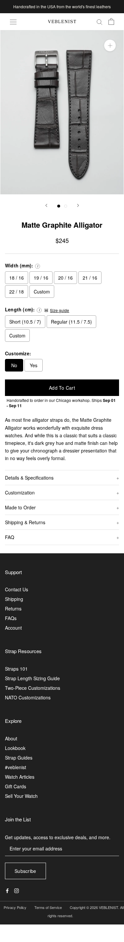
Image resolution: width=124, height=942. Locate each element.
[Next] (78, 205)
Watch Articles (19, 776)
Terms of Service (48, 907)
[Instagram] (16, 890)
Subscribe (25, 871)
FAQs (11, 618)
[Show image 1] (58, 206)
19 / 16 (41, 277)
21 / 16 (90, 277)
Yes (33, 365)
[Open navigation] (13, 21)
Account (13, 627)
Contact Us (16, 589)
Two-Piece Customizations (32, 688)
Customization (20, 492)
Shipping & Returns (25, 522)
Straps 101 (16, 668)
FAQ (9, 537)
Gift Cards (15, 786)
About (11, 738)
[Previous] (46, 205)
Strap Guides (18, 757)
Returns (13, 608)
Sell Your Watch (21, 796)
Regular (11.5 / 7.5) (71, 321)
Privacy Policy (15, 907)
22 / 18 (16, 291)
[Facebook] (7, 890)
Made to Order (20, 507)
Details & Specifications (29, 477)
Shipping (14, 599)
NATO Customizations (28, 697)
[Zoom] (110, 45)
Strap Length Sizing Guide (32, 678)
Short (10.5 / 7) (25, 321)
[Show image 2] (65, 206)
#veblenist (15, 767)
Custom (42, 291)
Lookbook (15, 748)
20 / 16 (65, 277)
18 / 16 (16, 277)
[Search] (100, 22)
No (14, 365)
